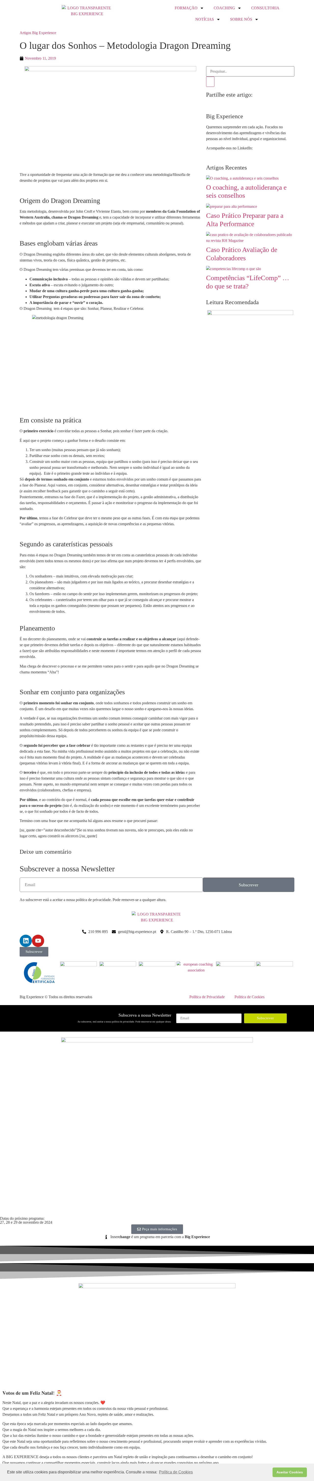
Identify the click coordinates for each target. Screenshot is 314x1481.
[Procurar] (210, 82)
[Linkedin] (26, 941)
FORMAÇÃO (186, 8)
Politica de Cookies (249, 997)
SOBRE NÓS (241, 19)
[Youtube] (38, 941)
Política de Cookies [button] (176, 1472)
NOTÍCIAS (204, 19)
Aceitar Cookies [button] (289, 1472)
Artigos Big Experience (38, 33)
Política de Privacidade (207, 997)
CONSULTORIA (265, 8)
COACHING (224, 8)
